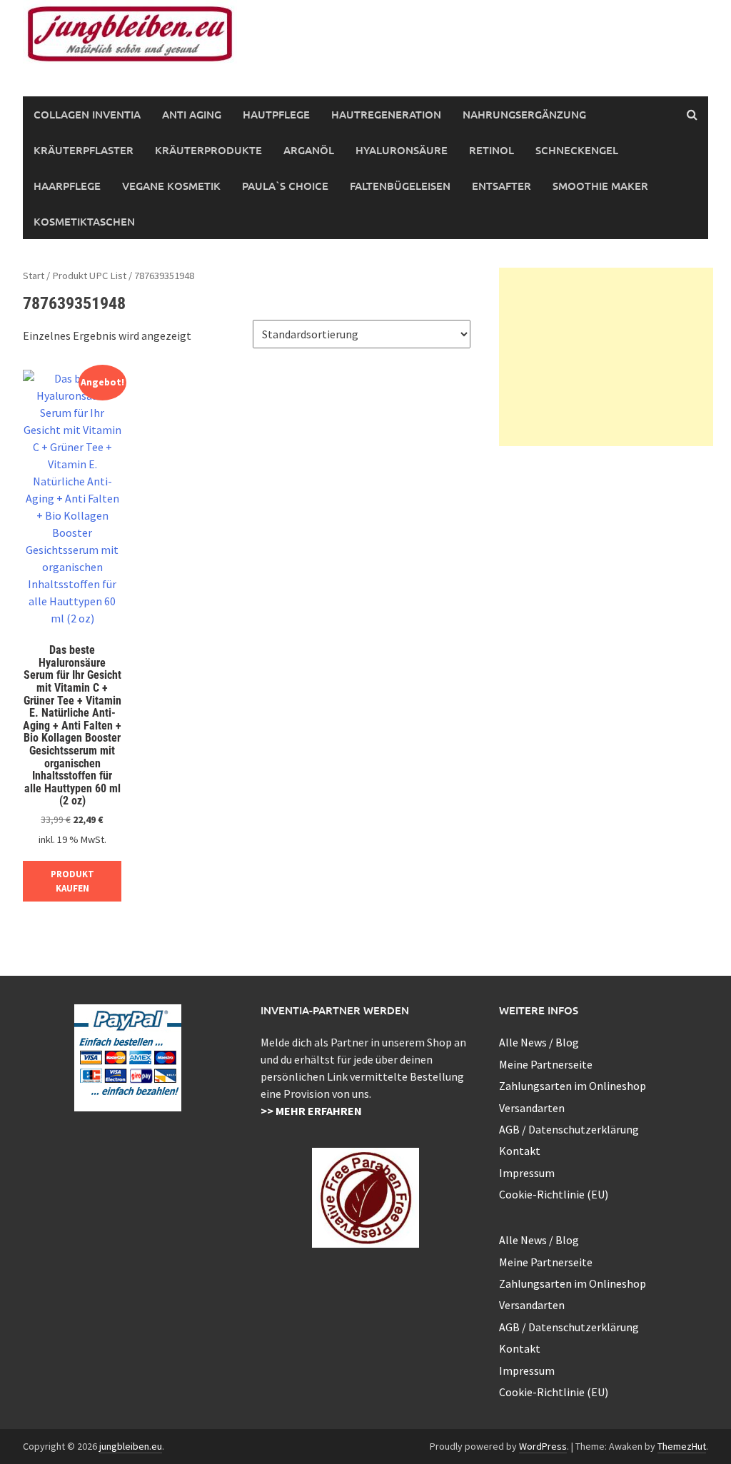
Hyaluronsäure (402, 150)
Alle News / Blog (539, 1042)
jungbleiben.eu (130, 1446)
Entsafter (501, 185)
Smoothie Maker (600, 185)
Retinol (491, 150)
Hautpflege (276, 114)
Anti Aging (191, 114)
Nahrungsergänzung (524, 114)
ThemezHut (681, 1446)
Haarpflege (67, 185)
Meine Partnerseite (546, 1064)
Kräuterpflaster (83, 150)
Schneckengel (576, 150)
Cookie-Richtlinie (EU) (553, 1194)
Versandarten (532, 1108)
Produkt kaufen (72, 881)
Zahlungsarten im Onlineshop (572, 1086)
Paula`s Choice (285, 185)
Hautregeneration (386, 114)
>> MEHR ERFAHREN (311, 1111)
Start (33, 275)
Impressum (527, 1173)
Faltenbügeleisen (400, 185)
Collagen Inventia (87, 114)
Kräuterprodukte (208, 150)
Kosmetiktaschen (84, 221)
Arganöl (308, 150)
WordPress (543, 1446)
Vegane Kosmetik (171, 185)
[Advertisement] (606, 357)
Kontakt (519, 1151)
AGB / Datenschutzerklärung (569, 1129)
